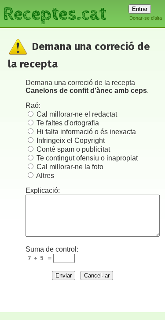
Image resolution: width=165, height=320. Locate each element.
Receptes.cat (54, 13)
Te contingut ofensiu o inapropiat (87, 158)
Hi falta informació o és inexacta (86, 131)
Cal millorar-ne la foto (70, 167)
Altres (45, 175)
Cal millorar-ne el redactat (77, 114)
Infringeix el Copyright (71, 140)
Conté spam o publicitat (73, 149)
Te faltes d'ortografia (68, 123)
